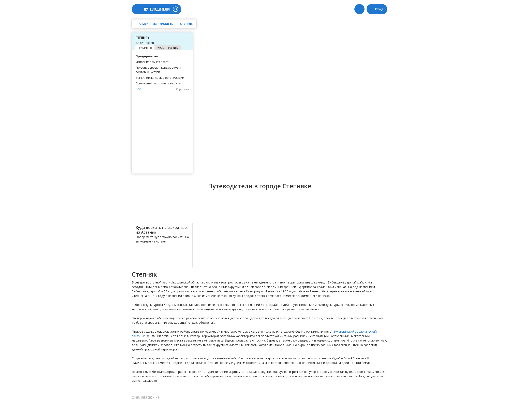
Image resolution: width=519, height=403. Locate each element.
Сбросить (182, 89)
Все (138, 89)
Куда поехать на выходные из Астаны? (161, 230)
